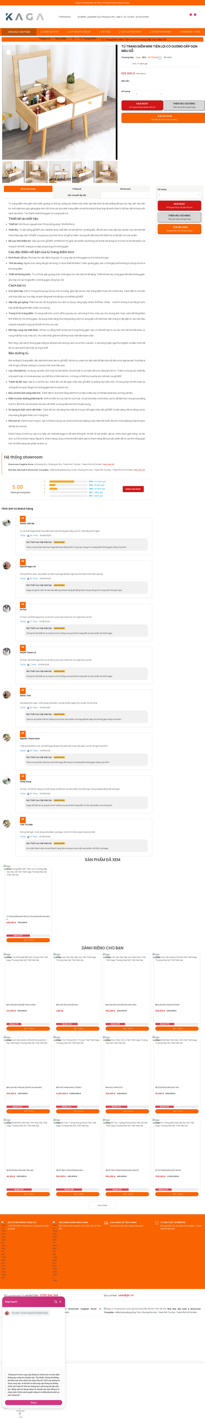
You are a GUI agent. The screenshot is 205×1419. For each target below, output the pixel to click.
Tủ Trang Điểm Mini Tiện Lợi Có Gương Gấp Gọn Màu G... (28, 917)
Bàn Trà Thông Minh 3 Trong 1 (69, 1087)
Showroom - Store (191, 31)
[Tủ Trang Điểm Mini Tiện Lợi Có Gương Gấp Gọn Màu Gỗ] (8, 52)
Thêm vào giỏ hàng (184, 103)
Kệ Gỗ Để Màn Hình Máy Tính (167, 1087)
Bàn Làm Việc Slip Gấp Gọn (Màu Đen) (121, 1005)
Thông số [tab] (76, 189)
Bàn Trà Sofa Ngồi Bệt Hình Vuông (21, 1005)
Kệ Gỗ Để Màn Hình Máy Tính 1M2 (19, 1170)
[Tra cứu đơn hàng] (185, 16)
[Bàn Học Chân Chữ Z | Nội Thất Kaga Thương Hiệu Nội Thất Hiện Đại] (127, 1062)
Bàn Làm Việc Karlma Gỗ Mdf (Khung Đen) (24, 1087)
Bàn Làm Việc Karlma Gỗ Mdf (167, 1005)
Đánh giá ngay (133, 489)
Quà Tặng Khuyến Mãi (80, 31)
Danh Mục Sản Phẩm (19, 31)
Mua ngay (142, 103)
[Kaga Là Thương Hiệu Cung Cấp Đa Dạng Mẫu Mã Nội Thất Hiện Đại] (25, 16)
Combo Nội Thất (50, 31)
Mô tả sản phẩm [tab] (28, 189)
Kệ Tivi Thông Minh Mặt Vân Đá (168, 1170)
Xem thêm (102, 1205)
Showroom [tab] (125, 189)
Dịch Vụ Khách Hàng (130, 31)
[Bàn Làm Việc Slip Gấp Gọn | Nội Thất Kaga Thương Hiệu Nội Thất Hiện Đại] (78, 979)
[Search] (181, 16)
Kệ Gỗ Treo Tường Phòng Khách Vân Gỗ (122, 1170)
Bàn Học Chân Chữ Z (114, 1087)
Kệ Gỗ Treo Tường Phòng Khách (69, 1170)
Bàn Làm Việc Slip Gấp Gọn (67, 1005)
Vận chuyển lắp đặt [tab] (77, 195)
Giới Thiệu (105, 31)
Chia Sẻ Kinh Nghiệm (161, 31)
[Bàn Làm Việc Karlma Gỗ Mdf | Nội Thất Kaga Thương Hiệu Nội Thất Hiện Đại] (177, 979)
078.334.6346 (164, 116)
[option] (60, 102)
